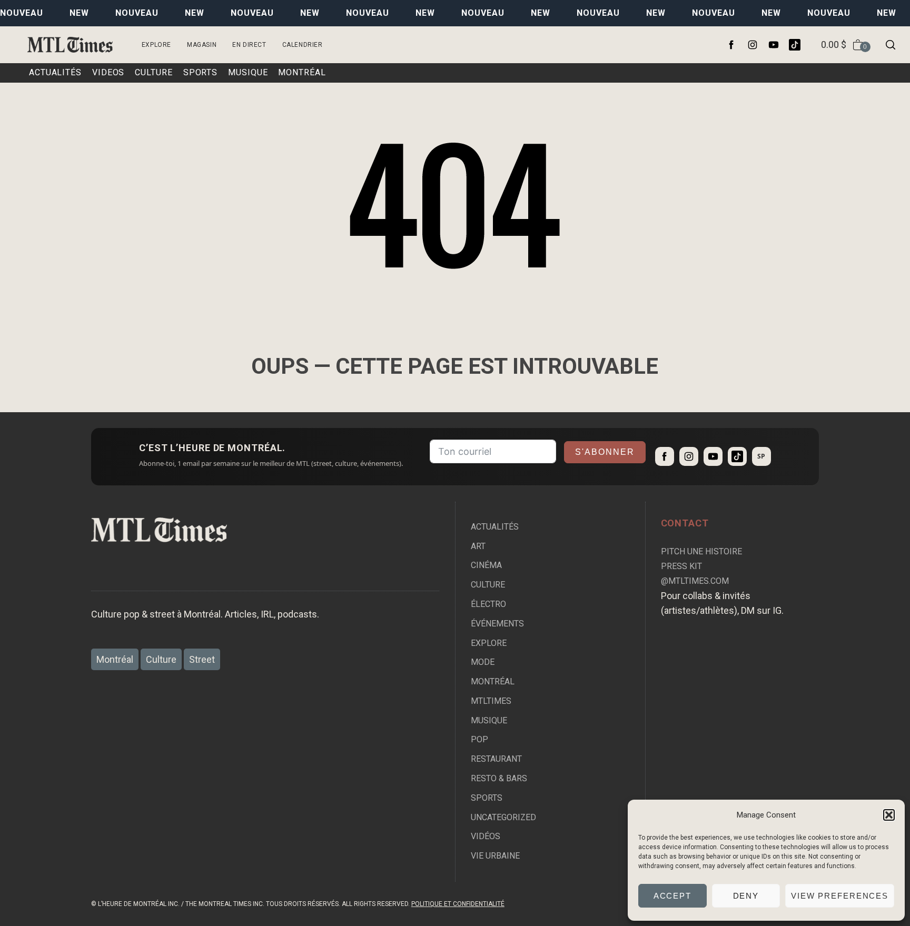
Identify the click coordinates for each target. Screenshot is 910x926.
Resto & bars (499, 778)
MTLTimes (491, 701)
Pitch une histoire (701, 551)
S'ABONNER (605, 451)
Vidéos (485, 836)
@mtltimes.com (695, 581)
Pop (479, 739)
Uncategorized (503, 817)
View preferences (839, 895)
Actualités (495, 527)
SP (761, 456)
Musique (489, 720)
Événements (497, 624)
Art (478, 546)
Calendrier (302, 44)
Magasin (201, 44)
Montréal (493, 681)
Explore (156, 44)
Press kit (681, 566)
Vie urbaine (495, 856)
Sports (486, 798)
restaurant (496, 759)
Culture (488, 585)
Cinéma (486, 565)
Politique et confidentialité (458, 904)
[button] (889, 815)
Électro (488, 604)
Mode (482, 662)
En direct (249, 44)
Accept (672, 895)
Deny (746, 895)
